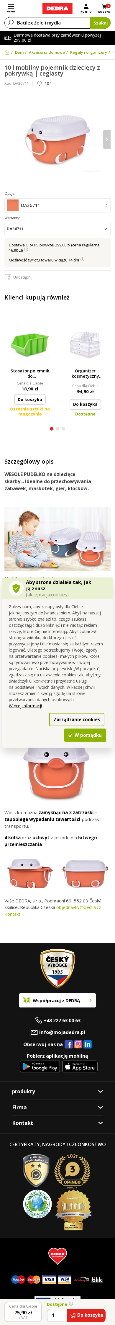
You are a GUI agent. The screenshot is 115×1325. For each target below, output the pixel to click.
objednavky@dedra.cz (78, 907)
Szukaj (100, 23)
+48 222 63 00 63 (62, 1020)
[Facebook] (69, 1045)
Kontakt (12, 914)
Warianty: (12, 217)
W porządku (87, 735)
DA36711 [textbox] (15, 228)
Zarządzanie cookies (77, 719)
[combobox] (57, 229)
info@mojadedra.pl (62, 1032)
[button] (52, 429)
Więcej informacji (25, 706)
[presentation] (8, 139)
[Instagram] (78, 1044)
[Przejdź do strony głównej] (57, 8)
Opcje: (9, 193)
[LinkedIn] (87, 1045)
